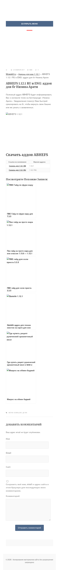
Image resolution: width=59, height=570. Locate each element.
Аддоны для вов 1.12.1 (29, 74)
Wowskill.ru (11, 74)
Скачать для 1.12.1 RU (17, 170)
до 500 (25, 413)
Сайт (8, 466)
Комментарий (13, 496)
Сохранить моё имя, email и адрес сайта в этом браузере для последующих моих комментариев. (27, 487)
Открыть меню (30, 23)
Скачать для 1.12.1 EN (17, 166)
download (18, 413)
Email (8, 452)
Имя (8, 438)
